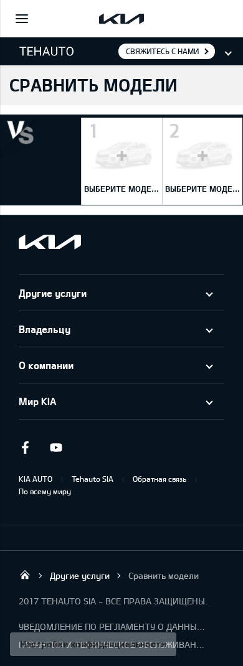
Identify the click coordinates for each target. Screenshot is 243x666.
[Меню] (21, 18)
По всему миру (45, 491)
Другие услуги (53, 293)
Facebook (25, 447)
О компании (46, 365)
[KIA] (121, 18)
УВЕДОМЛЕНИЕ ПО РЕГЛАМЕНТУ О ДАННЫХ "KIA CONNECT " (112, 626)
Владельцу (44, 329)
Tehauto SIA (92, 478)
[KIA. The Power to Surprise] (50, 242)
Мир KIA (37, 401)
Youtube (56, 447)
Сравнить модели (163, 575)
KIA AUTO (35, 478)
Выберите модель (126, 189)
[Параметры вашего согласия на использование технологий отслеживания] (93, 644)
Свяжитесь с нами (162, 51)
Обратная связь (159, 478)
